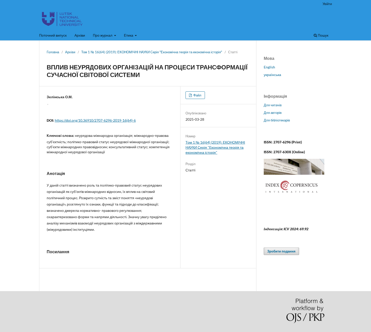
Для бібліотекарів (277, 120)
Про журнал (103, 35)
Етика (129, 35)
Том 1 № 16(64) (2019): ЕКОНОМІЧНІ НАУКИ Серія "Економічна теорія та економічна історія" (151, 52)
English (269, 67)
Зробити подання (281, 251)
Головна (53, 52)
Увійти (327, 4)
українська (272, 74)
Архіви (79, 35)
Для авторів (273, 113)
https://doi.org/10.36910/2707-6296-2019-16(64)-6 (95, 120)
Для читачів (273, 105)
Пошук (322, 35)
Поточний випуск (53, 35)
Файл (197, 95)
